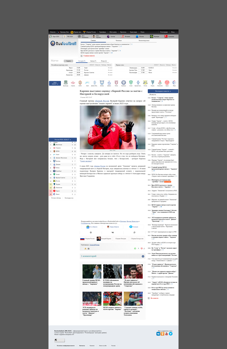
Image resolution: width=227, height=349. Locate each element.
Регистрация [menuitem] (164, 32)
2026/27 (92, 65)
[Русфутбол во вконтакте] (158, 335)
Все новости (154, 298)
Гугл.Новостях (86, 223)
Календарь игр (69, 198)
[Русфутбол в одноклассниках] (163, 335)
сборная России (99, 166)
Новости (97, 65)
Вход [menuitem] (172, 32)
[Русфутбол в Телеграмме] (171, 335)
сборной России (102, 101)
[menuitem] (90, 32)
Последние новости (162, 91)
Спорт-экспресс (86, 161)
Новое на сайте (103, 345)
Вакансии (92, 345)
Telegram (123, 221)
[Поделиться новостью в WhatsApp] (134, 232)
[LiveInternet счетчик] (59, 341)
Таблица (103, 65)
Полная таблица (56, 198)
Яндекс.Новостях (132, 221)
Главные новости (89, 56)
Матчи (109, 65)
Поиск (142, 32)
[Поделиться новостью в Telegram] (91, 232)
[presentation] (66, 60)
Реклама (113, 345)
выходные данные (100, 333)
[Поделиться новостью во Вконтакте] (113, 232)
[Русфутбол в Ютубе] (167, 335)
